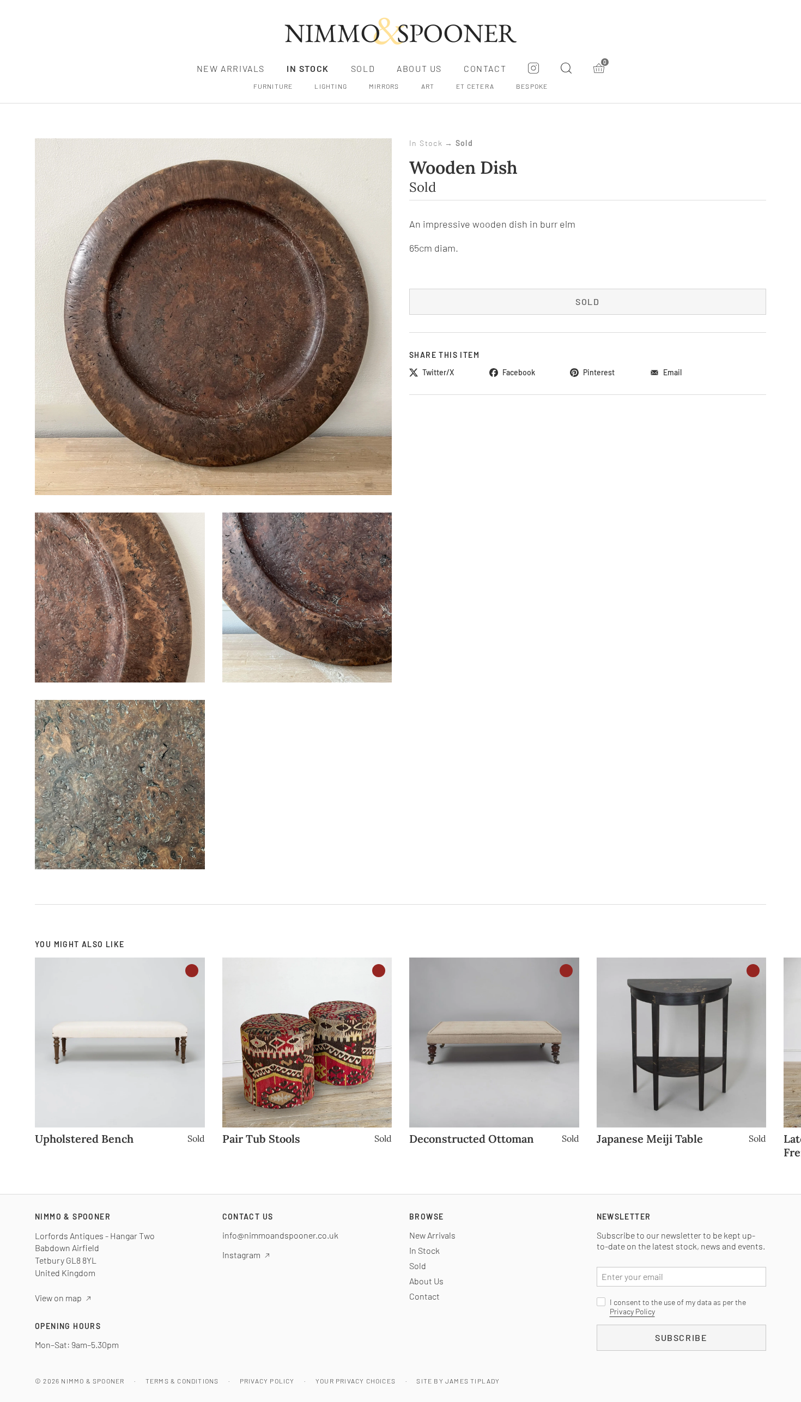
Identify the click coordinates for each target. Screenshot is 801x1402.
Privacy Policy (632, 1311)
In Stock (308, 68)
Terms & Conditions (182, 1381)
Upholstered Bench (84, 1138)
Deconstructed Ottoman (471, 1138)
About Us (419, 68)
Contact (485, 68)
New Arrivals (231, 68)
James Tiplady (472, 1381)
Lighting (330, 86)
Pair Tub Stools (261, 1138)
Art (428, 86)
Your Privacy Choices (355, 1381)
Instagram (241, 1254)
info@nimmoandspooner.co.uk (280, 1235)
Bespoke (532, 86)
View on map (58, 1298)
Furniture (273, 86)
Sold (363, 68)
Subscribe (681, 1337)
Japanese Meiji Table (650, 1138)
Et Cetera (475, 86)
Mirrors (384, 86)
